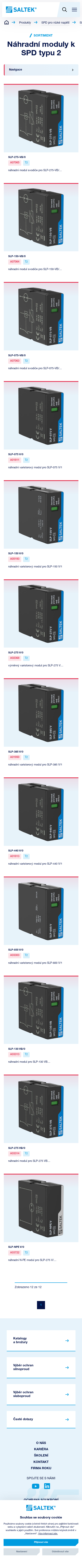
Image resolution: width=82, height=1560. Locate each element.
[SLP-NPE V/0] (41, 1208)
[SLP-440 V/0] (41, 811)
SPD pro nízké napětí (55, 22)
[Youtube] (35, 1486)
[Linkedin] (47, 1486)
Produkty (25, 22)
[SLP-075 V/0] (41, 415)
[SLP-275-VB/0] (41, 118)
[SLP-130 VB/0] (41, 1010)
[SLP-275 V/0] (41, 613)
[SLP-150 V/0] (41, 514)
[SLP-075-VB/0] (41, 316)
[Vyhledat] (64, 9)
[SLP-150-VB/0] (41, 217)
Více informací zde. (48, 1534)
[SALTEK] (21, 9)
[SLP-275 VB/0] (41, 1109)
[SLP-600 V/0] (41, 911)
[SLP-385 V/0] (41, 712)
